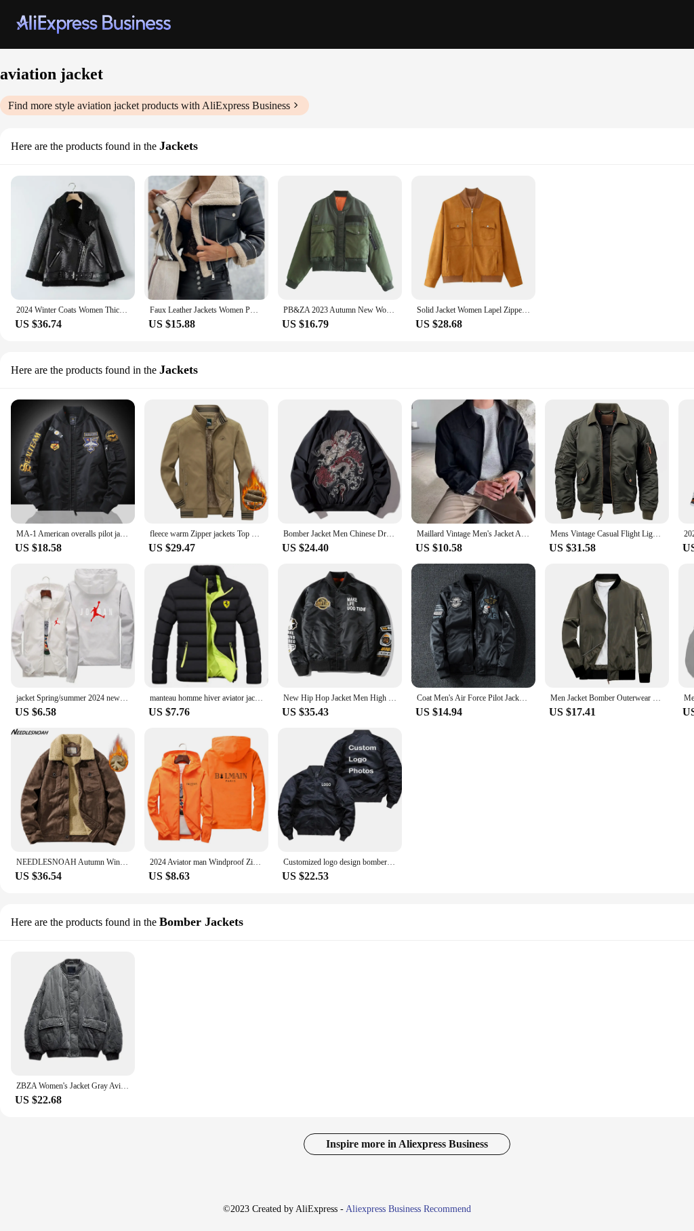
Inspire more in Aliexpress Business (407, 1144)
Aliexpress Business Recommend (408, 1209)
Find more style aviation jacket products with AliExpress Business (149, 105)
